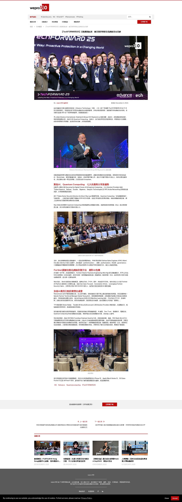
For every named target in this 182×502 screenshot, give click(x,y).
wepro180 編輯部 (62, 103)
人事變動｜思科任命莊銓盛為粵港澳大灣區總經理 (134, 460)
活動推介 (45, 22)
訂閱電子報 (144, 22)
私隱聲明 (91, 491)
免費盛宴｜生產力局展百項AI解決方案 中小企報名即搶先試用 (76, 460)
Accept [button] (175, 498)
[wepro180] (38, 7)
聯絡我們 (77, 22)
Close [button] (167, 498)
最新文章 (33, 22)
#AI (54, 17)
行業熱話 (65, 22)
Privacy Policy (86, 498)
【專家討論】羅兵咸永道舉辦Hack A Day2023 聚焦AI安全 (106, 460)
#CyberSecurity (46, 17)
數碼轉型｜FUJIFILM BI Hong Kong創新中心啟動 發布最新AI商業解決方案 (46, 460)
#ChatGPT (60, 17)
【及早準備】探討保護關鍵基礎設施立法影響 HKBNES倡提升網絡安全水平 (120, 425)
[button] (93, 498)
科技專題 (55, 22)
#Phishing (79, 17)
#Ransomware (70, 17)
